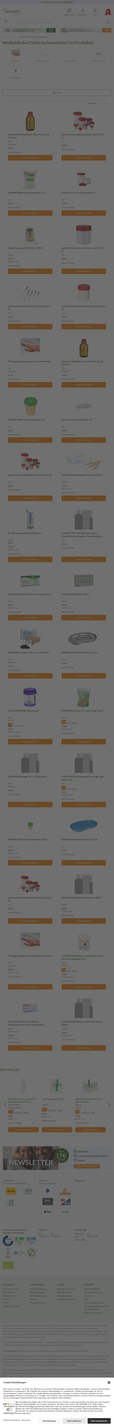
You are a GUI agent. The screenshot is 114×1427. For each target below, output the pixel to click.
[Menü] (14, 1402)
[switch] (9, 1409)
